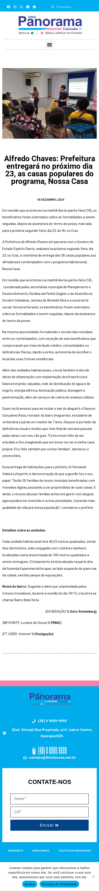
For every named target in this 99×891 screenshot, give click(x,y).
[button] (49, 44)
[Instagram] (15, 7)
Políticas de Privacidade (59, 884)
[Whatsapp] (21, 7)
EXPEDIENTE (15, 850)
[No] (93, 876)
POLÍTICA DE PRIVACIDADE (75, 850)
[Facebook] (8, 7)
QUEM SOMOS (41, 850)
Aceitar (29, 884)
